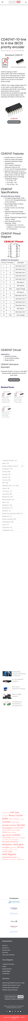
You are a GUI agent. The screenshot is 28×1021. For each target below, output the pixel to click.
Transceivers (5, 527)
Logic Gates (5, 494)
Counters (4, 471)
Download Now (14, 380)
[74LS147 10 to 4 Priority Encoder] (7, 409)
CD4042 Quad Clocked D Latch (11, 985)
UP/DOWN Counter (13, 859)
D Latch (4, 830)
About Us (5, 945)
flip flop (4, 832)
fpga (9, 832)
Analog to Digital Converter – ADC (11, 466)
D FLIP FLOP (18, 828)
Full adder (13, 832)
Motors (4, 502)
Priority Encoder (5, 849)
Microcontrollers (6, 499)
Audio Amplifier (5, 815)
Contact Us (5, 947)
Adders (4, 463)
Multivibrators (6, 508)
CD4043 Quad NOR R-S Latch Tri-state (13, 983)
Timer (19, 857)
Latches (4, 488)
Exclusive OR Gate (15, 830)
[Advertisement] (14, 20)
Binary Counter (16, 815)
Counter (6, 821)
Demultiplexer (7, 828)
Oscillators (5, 510)
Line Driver (17, 837)
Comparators (6, 469)
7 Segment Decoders (8, 460)
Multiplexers (5, 505)
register (15, 849)
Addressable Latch (5, 812)
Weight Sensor (20, 859)
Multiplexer (7, 844)
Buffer (5, 818)
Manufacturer (6, 496)
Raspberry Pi (5, 516)
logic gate (22, 837)
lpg (3, 839)
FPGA (3, 483)
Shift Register (9, 854)
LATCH (13, 837)
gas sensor (7, 835)
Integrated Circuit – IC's (9, 485)
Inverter (16, 835)
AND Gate (14, 812)
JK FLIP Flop (6, 837)
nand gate (18, 844)
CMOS (10, 819)
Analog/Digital (6, 971)
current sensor (15, 822)
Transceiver (5, 859)
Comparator (16, 819)
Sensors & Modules (7, 519)
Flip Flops (5, 480)
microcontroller (14, 839)
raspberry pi (11, 849)
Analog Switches (7, 969)
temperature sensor (9, 857)
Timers (4, 524)
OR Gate (20, 847)
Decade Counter (9, 825)
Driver (9, 830)
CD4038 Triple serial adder (10, 990)
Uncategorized (6, 530)
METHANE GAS (7, 839)
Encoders (5, 477)
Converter (22, 819)
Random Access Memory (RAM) (11, 513)
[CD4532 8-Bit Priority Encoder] (7, 394)
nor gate (5, 847)
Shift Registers (6, 522)
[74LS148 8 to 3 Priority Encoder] (19, 394)
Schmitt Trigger (7, 851)
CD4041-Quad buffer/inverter (10, 987)
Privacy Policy (6, 950)
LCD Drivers (5, 491)
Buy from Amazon (14, 122)
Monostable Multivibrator (10, 841)
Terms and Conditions (8, 955)
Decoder (21, 825)
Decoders (5, 474)
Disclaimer (5, 952)
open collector (13, 847)
